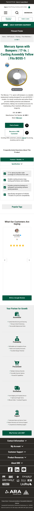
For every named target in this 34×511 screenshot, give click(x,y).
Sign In (18, 2)
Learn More (24, 2)
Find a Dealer (14, 125)
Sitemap (17, 503)
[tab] (17, 159)
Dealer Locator (25, 19)
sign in (24, 138)
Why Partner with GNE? (17, 433)
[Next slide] (29, 260)
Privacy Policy (5, 501)
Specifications (16, 164)
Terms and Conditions (14, 501)
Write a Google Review (17, 298)
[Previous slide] (5, 260)
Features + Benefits (16, 159)
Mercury (19, 118)
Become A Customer (8, 19)
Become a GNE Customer (14, 133)
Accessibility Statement (26, 501)
